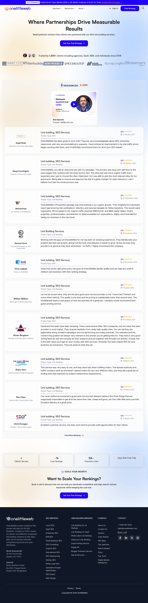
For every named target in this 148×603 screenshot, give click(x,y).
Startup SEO (51, 560)
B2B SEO (49, 537)
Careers (101, 533)
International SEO (53, 552)
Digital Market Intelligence (103, 561)
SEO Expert (50, 574)
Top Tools (102, 556)
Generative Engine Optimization (53, 569)
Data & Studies (104, 548)
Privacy (70, 588)
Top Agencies (103, 544)
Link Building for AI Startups (79, 526)
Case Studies (103, 537)
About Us (102, 525)
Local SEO (50, 525)
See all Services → (78, 555)
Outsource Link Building (80, 540)
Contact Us (102, 529)
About (80, 8)
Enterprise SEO (52, 533)
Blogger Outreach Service (81, 551)
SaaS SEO (50, 529)
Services (56, 8)
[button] (74, 104)
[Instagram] (137, 537)
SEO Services (52, 518)
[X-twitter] (131, 537)
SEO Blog (102, 541)
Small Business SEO (54, 541)
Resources (69, 8)
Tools (100, 552)
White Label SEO (52, 564)
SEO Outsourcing (53, 556)
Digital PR (75, 547)
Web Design (51, 578)
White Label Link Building (81, 536)
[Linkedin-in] (126, 537)
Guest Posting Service (80, 543)
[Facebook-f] (120, 537)
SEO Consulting (52, 544)
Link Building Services (82, 518)
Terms (78, 588)
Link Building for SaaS (80, 532)
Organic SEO (51, 548)
